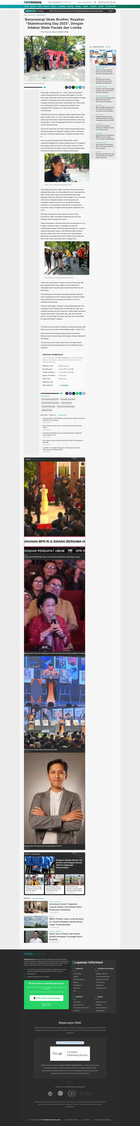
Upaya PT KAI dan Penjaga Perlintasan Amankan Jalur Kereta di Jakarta (34, 888)
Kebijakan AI (99, 985)
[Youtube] (111, 2)
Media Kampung (29, 15)
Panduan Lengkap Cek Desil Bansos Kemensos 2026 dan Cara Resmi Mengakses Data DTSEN (104, 72)
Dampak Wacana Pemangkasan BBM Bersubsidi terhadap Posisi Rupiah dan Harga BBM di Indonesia (105, 138)
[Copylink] (83, 87)
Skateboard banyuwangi (48, 406)
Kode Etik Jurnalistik (102, 979)
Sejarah (76, 976)
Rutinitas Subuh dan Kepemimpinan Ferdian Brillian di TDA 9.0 (43, 846)
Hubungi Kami (78, 985)
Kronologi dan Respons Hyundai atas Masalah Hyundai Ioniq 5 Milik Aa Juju (105, 127)
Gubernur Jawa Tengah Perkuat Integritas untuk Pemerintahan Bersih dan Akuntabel (105, 90)
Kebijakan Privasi (101, 1002)
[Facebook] (99, 2)
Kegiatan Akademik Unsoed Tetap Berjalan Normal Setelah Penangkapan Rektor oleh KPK (105, 118)
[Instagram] (102, 2)
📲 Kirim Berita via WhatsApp (46, 998)
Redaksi (76, 982)
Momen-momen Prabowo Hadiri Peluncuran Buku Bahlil (40, 749)
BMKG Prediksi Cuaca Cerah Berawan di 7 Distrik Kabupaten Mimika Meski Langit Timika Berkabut (47, 11)
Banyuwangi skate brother (68, 399)
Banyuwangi (41, 15)
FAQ (75, 991)
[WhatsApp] (76, 87)
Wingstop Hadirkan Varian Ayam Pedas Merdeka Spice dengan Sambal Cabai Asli (105, 155)
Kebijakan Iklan (100, 1010)
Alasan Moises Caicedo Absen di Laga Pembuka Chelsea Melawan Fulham (62, 426)
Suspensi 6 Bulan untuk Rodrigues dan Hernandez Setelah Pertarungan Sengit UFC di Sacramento (64, 419)
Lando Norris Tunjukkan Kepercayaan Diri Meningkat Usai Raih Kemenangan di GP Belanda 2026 (61, 448)
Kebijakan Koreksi (101, 988)
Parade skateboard (66, 403)
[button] (95, 2)
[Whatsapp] (105, 2)
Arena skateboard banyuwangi (50, 399)
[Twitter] (108, 2)
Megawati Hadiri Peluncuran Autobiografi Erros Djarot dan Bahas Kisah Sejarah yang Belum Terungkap (54, 653)
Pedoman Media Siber (102, 976)
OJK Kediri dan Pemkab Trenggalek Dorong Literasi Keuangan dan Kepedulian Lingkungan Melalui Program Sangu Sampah (104, 83)
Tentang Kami (78, 973)
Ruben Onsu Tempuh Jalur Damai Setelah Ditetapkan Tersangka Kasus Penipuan (102, 11)
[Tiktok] (114, 2)
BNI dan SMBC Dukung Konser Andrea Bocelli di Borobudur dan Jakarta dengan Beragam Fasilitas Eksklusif (105, 110)
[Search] (49, 2)
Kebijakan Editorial (101, 973)
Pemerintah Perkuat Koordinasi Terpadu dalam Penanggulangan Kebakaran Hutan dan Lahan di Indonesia (74, 890)
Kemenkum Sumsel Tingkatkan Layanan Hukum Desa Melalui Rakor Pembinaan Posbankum (65, 907)
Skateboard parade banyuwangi (65, 406)
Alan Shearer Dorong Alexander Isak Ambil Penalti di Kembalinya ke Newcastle (63, 441)
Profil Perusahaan (79, 979)
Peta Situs (77, 1010)
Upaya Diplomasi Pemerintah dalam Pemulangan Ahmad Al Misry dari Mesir (104, 146)
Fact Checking (100, 982)
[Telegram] (80, 87)
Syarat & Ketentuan (102, 1007)
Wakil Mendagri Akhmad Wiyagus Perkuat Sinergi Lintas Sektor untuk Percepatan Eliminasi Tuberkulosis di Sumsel (53, 890)
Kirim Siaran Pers (79, 1005)
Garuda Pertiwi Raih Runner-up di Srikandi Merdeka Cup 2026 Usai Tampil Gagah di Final (62, 434)
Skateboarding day (47, 410)
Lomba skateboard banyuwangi (50, 403)
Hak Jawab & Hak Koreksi (81, 1007)
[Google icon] (66, 87)
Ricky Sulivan (45, 32)
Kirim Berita (77, 1002)
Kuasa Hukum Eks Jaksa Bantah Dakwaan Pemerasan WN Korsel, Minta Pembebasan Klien (105, 100)
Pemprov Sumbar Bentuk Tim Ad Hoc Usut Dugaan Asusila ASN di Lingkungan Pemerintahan (69, 864)
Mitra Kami (77, 988)
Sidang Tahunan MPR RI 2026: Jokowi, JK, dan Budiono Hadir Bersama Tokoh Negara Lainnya (52, 557)
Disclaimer (99, 1005)
